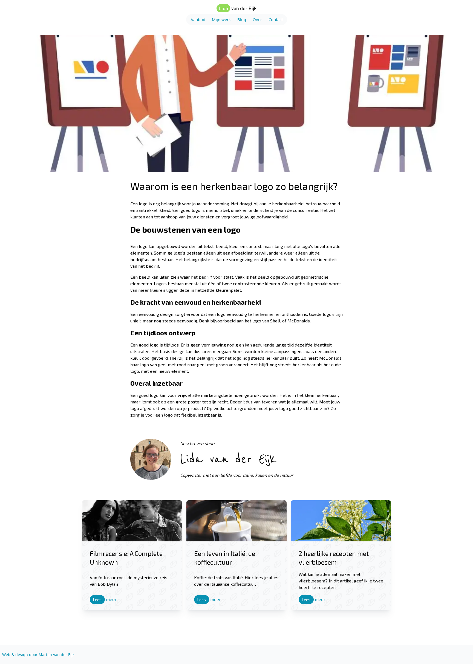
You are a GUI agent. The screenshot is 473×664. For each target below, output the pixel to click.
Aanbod (198, 19)
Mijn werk (221, 19)
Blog (241, 19)
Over (257, 20)
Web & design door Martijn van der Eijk (38, 654)
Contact (276, 19)
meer (105, 599)
